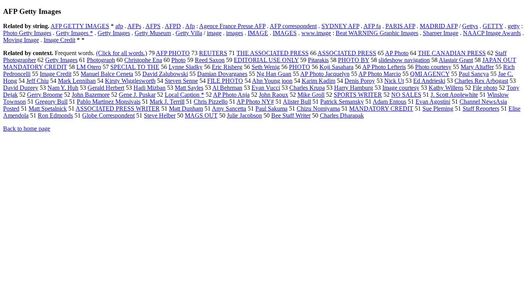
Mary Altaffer (477, 67)
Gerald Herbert (106, 87)
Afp (190, 26)
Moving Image (21, 40)
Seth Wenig (266, 67)
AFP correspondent (293, 26)
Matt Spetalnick (48, 108)
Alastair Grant (456, 60)
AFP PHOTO (173, 53)
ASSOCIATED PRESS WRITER (118, 108)
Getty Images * (74, 33)
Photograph (101, 60)
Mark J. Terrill (167, 101)
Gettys (470, 26)
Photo (178, 60)
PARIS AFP (400, 26)
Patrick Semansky (342, 101)
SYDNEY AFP (340, 26)
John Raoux (273, 94)
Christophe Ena (143, 60)
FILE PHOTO (225, 80)
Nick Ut (394, 80)
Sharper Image (440, 33)
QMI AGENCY (429, 74)
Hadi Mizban (149, 87)
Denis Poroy (360, 80)
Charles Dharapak (342, 115)
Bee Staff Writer (291, 115)
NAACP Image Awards (492, 33)
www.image (316, 33)
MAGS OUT (201, 115)
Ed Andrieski (429, 80)
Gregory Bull (51, 101)
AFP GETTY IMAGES (80, 26)
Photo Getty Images (27, 33)
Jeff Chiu (37, 80)
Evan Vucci (266, 87)
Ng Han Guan (274, 74)
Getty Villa (189, 33)
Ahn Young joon (272, 80)
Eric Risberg (227, 67)
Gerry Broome (44, 94)
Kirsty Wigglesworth (130, 80)
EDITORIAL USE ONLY (266, 60)
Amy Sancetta (229, 108)
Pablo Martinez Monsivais (108, 101)
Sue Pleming (437, 108)
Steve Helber (160, 115)
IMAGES (285, 33)
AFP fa (372, 26)
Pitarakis (318, 60)
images (234, 33)
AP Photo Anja (231, 94)
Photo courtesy (433, 67)
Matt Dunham (186, 108)
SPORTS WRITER (358, 94)
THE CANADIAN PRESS (452, 53)
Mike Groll (310, 94)
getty (514, 26)
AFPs (134, 26)
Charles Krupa (307, 87)
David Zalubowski (165, 74)
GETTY (493, 26)
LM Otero (88, 67)
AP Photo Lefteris (384, 67)
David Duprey (20, 87)
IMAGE (258, 33)
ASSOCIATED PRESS (347, 53)
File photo (485, 87)
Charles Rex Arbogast (481, 80)
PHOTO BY (353, 60)
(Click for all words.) (121, 53)
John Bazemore (91, 94)
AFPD (173, 26)
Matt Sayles (189, 87)
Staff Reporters (481, 108)
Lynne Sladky (186, 67)
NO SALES (406, 94)
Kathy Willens (446, 87)
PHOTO (299, 67)
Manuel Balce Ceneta (107, 74)
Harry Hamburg (353, 87)
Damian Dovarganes (222, 74)
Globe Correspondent (108, 115)
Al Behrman (227, 87)
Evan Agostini (433, 101)
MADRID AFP (439, 26)
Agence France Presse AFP (232, 26)
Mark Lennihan (77, 80)
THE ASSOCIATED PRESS (272, 53)
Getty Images (114, 33)
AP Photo (397, 53)
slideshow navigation (404, 60)
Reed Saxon (210, 60)
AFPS (152, 26)
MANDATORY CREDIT (381, 108)
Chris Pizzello (211, 101)
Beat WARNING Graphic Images (377, 33)
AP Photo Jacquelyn (325, 74)
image (214, 33)
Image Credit (59, 40)
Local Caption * (184, 94)
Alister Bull (297, 101)
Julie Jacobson (244, 115)
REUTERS (213, 53)
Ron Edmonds (55, 115)
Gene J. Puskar (137, 94)
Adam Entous (389, 101)
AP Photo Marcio (379, 74)
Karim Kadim (318, 80)
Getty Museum (153, 33)
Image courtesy (400, 87)
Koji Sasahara (336, 67)
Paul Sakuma (271, 108)
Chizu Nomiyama (318, 108)
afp (119, 26)
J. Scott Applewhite (454, 94)
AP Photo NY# (255, 101)
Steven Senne (181, 80)
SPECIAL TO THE (134, 67)
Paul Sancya (474, 74)
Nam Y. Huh (62, 87)
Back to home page (26, 128)
